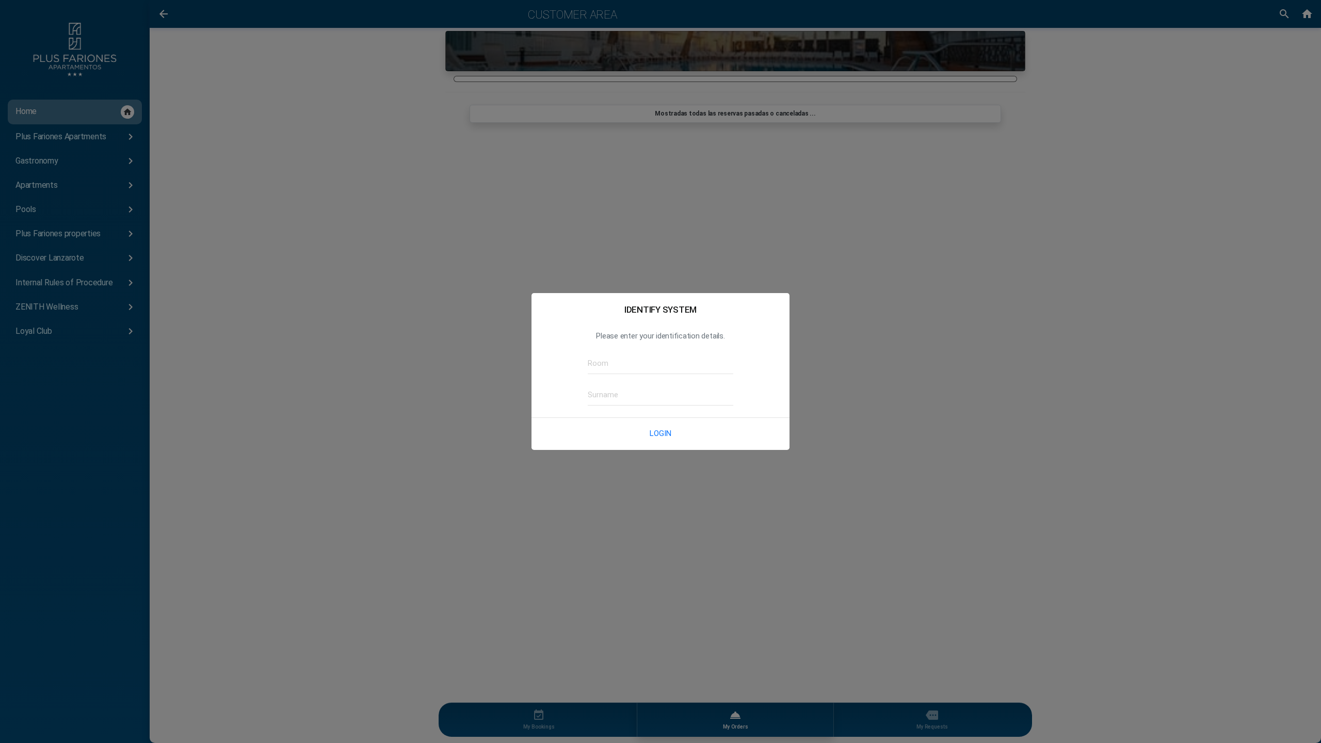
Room (595, 363)
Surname (599, 394)
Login (660, 433)
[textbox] (660, 363)
